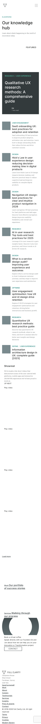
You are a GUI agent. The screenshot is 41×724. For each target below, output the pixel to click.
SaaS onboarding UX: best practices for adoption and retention (25, 129)
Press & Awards (13, 52)
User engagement (20, 123)
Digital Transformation (16, 26)
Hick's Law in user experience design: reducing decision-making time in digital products (24, 163)
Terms (4, 714)
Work (4, 687)
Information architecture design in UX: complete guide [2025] (24, 354)
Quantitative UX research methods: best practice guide (23, 323)
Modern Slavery (8, 723)
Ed (13, 108)
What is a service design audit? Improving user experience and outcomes (22, 264)
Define (15, 346)
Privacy (5, 717)
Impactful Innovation (15, 35)
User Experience (23, 76)
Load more (6, 556)
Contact (13, 649)
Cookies (5, 720)
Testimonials (7, 696)
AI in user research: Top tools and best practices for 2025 (23, 235)
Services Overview (14, 22)
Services (5, 698)
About (4, 690)
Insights (5, 701)
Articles (10, 47)
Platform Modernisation (16, 31)
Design (15, 154)
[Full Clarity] (11, 672)
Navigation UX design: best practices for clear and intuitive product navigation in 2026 (24, 201)
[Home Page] (5, 5)
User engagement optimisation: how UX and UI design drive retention (24, 295)
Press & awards (8, 704)
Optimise (16, 288)
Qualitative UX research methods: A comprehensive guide (18, 91)
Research (9, 76)
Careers (5, 693)
